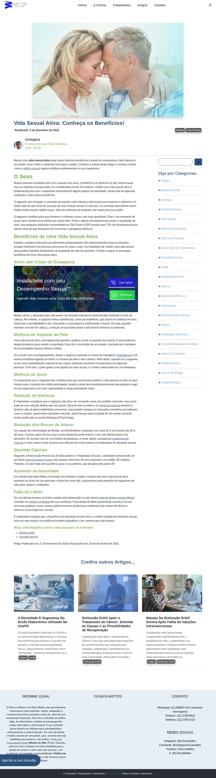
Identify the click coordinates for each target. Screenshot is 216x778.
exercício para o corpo (38, 459)
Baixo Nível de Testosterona (178, 247)
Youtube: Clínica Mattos (180, 749)
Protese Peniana (171, 209)
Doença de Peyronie (173, 228)
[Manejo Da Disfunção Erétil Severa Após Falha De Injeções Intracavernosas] (172, 593)
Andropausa (168, 305)
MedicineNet (26, 532)
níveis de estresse (110, 405)
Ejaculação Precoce (173, 296)
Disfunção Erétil (170, 190)
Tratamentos (122, 5)
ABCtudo (116, 773)
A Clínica (99, 5)
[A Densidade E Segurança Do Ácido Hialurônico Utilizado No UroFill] (44, 593)
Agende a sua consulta (19, 760)
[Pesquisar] (198, 161)
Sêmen (165, 324)
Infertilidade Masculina (174, 334)
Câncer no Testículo (173, 353)
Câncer (165, 286)
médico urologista (39, 501)
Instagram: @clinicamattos (180, 741)
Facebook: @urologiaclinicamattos (180, 745)
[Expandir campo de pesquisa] (210, 5)
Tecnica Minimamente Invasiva (179, 344)
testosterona (124, 355)
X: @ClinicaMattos (180, 753)
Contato (160, 5)
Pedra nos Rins (170, 363)
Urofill (164, 267)
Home (82, 5)
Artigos (142, 5)
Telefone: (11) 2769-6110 (180, 719)
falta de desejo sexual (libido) (116, 497)
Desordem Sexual (172, 257)
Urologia (166, 199)
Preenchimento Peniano (175, 315)
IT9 (107, 773)
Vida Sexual (193, 130)
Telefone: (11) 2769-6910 (180, 715)
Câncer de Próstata (172, 238)
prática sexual (31, 168)
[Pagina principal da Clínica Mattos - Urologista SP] (16, 5)
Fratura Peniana (171, 382)
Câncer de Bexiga (172, 372)
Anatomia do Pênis (172, 276)
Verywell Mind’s (28, 536)
